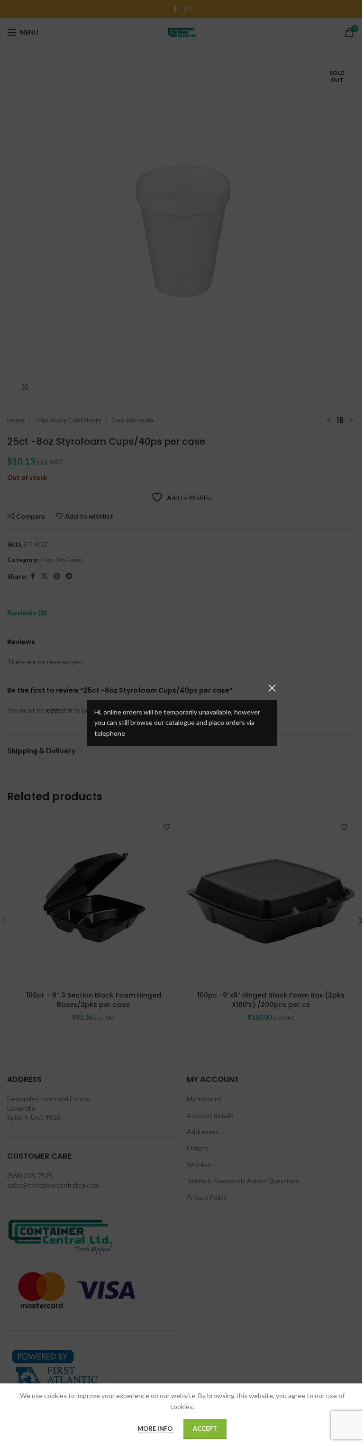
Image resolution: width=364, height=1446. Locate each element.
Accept (205, 1428)
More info (155, 1428)
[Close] (272, 688)
